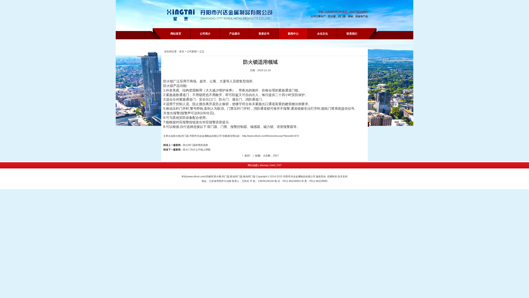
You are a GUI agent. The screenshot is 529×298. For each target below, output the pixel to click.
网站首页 (175, 33)
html (272, 165)
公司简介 (205, 33)
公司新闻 (192, 51)
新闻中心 (293, 33)
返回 (246, 155)
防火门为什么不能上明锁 (186, 149)
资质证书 (264, 33)
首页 (181, 51)
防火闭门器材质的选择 (185, 145)
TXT (279, 165)
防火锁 (177, 136)
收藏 (257, 155)
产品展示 (234, 33)
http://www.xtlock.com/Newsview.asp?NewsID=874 (270, 136)
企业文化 (322, 33)
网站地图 (253, 165)
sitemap (264, 165)
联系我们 (352, 33)
